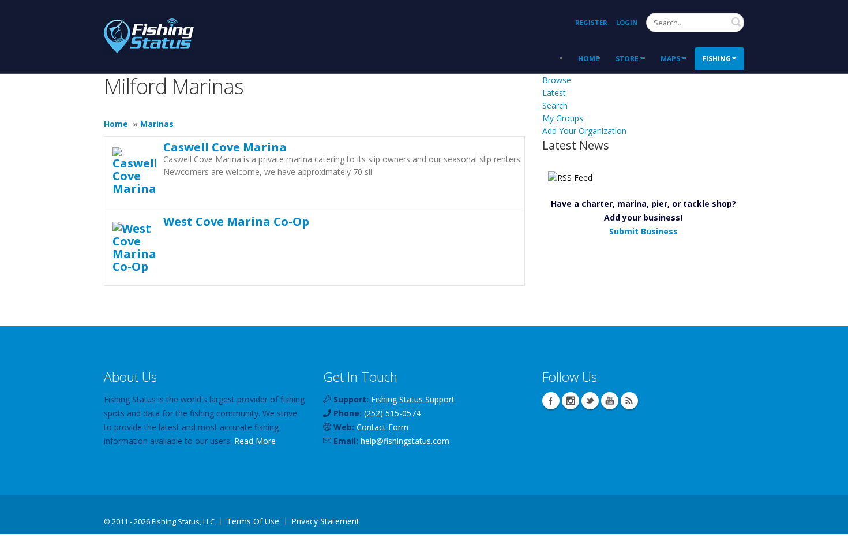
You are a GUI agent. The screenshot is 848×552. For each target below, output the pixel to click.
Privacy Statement (325, 521)
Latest (554, 92)
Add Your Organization (584, 130)
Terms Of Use (253, 521)
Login (626, 22)
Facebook (551, 400)
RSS (629, 400)
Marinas (157, 123)
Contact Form (382, 427)
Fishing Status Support (413, 399)
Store (627, 59)
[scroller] (828, 538)
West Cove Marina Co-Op (236, 221)
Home (588, 59)
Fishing (716, 59)
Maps (670, 59)
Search (736, 22)
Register (591, 22)
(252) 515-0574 (392, 413)
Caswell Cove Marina (225, 147)
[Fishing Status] (149, 35)
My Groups (562, 118)
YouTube (609, 400)
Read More (255, 440)
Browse (556, 79)
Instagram (570, 400)
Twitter (590, 400)
